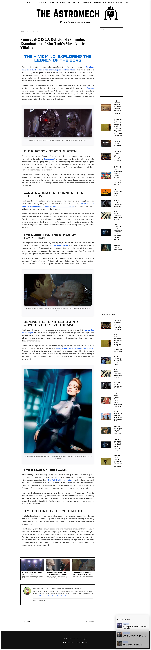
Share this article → (40, 600)
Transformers (86, 2)
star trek (29, 28)
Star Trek (51, 2)
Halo (122, 2)
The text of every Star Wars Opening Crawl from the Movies (118, 156)
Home (29, 2)
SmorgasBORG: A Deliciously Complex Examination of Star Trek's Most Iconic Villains (52, 43)
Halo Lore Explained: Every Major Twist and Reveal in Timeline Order (118, 445)
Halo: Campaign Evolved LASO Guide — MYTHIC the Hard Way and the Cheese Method (118, 232)
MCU (117, 2)
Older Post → (90, 621)
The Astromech (44, 596)
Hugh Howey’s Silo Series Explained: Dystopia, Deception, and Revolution (117, 107)
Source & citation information (76, 642)
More (128, 2)
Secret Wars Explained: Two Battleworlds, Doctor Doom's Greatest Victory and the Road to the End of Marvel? (118, 175)
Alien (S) (63, 2)
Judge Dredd (97, 2)
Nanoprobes (49, 159)
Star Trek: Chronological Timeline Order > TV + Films (118, 360)
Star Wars (42, 2)
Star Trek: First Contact (58, 246)
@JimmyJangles (62, 588)
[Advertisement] (111, 63)
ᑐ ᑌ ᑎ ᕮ (35, 2)
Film (104, 2)
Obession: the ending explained (117, 143)
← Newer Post (25, 621)
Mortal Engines (73, 2)
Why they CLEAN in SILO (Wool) (118, 247)
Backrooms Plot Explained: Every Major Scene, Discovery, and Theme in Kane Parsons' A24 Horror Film (118, 127)
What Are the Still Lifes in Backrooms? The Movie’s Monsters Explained (118, 461)
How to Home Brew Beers (60, 596)
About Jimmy (51, 588)
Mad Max (111, 2)
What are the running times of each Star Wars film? (118, 430)
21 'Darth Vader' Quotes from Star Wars (118, 203)
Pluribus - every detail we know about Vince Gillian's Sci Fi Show (118, 416)
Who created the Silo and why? (118, 192)
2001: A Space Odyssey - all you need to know (118, 215)
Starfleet (90, 88)
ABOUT (23, 2)
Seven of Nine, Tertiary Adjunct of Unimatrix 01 (75, 348)
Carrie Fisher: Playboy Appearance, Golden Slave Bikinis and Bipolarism (118, 400)
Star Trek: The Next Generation (60, 480)
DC (57, 2)
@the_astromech (75, 588)
